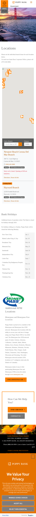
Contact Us (16, 416)
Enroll (4, 8)
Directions (7, 177)
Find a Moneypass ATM (15, 379)
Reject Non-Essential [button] (18, 509)
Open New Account (4, 11)
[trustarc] (30, 515)
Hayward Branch (11, 187)
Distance (26, 141)
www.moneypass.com (16, 374)
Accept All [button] (18, 503)
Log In (4, 5)
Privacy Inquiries (24, 436)
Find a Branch (8, 141)
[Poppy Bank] (19, 2)
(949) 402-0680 (10, 164)
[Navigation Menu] (31, 2)
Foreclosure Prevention (18, 450)
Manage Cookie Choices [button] (18, 498)
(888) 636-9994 (12, 444)
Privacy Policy (5, 515)
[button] (33, 456)
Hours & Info (15, 177)
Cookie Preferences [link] (13, 436)
